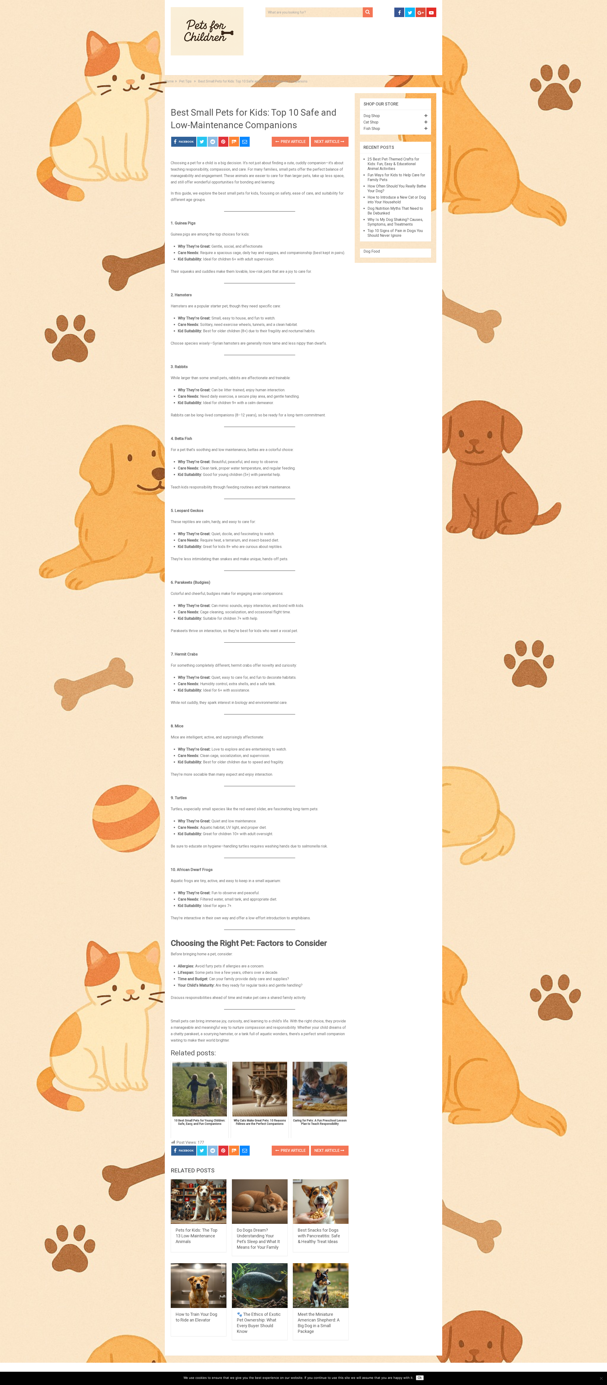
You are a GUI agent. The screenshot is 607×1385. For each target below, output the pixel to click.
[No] (601, 1378)
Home (181, 69)
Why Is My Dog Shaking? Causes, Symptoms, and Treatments (395, 222)
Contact (365, 69)
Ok (420, 1378)
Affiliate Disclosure (326, 69)
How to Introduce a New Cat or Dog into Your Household (397, 199)
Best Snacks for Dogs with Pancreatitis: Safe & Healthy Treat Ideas (319, 1236)
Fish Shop (371, 128)
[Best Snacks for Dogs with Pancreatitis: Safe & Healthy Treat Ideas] (321, 1201)
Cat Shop (370, 122)
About (288, 69)
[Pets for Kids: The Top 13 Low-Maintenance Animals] (198, 1201)
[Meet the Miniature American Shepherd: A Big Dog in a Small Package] (321, 1285)
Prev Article (293, 141)
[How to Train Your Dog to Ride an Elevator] (198, 1285)
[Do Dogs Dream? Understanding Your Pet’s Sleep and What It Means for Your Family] (260, 1201)
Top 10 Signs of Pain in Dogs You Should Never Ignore (395, 233)
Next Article (327, 141)
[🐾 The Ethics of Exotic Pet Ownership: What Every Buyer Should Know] (260, 1285)
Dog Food (371, 251)
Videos (262, 69)
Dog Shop (371, 116)
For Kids (236, 69)
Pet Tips (207, 69)
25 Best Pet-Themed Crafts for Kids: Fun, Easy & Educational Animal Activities (393, 164)
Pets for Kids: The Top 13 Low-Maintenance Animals (196, 1236)
